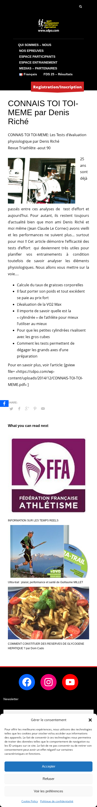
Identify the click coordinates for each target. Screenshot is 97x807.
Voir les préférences (48, 791)
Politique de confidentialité (56, 801)
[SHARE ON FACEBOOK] (19, 408)
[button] (90, 720)
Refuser (48, 779)
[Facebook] (4, 403)
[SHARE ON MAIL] (42, 408)
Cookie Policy (29, 801)
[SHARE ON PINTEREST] (35, 408)
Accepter (48, 766)
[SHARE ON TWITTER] (11, 408)
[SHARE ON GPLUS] (27, 408)
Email (7, 706)
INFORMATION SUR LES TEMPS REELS (33, 520)
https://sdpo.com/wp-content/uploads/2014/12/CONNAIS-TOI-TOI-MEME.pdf (45, 378)
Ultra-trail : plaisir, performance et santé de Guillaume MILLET (45, 582)
